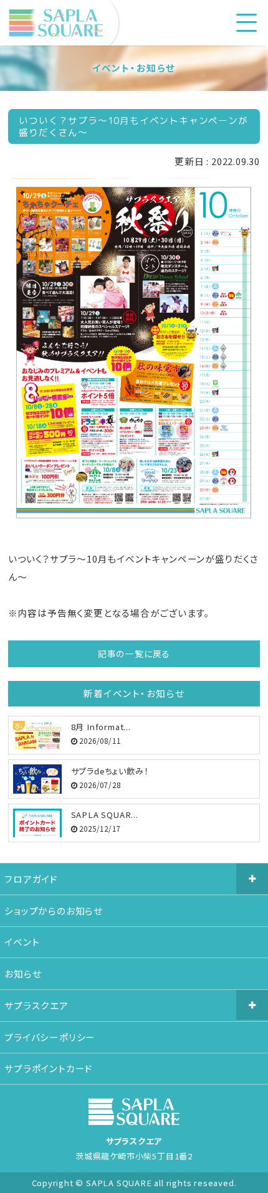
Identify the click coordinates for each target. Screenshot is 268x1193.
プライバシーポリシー (49, 1036)
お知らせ (22, 973)
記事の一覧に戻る (134, 653)
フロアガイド (31, 878)
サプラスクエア (36, 1005)
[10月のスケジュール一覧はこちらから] (134, 522)
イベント (21, 941)
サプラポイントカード (48, 1068)
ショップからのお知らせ (53, 910)
